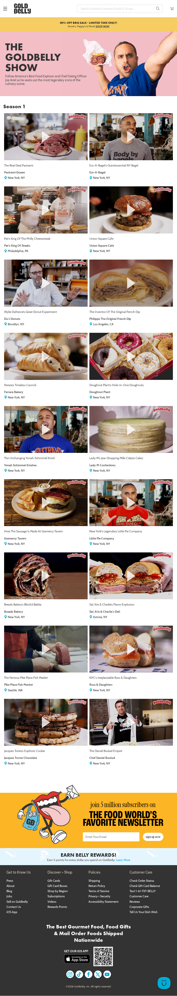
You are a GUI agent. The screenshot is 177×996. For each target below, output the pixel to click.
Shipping (94, 881)
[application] (164, 983)
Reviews (135, 902)
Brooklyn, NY (15, 324)
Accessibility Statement (103, 902)
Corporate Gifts (139, 907)
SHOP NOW (102, 26)
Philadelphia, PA (17, 251)
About (10, 886)
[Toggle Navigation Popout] (5, 8)
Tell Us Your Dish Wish (144, 912)
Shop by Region (57, 891)
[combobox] (120, 9)
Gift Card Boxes (57, 886)
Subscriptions (56, 896)
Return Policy (96, 886)
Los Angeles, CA (103, 324)
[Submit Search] (158, 9)
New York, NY (16, 178)
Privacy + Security (99, 896)
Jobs (9, 896)
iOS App (11, 912)
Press (9, 881)
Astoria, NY (99, 617)
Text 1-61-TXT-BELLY (143, 891)
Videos (51, 902)
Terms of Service (98, 891)
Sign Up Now (153, 836)
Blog (9, 891)
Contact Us (13, 907)
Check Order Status (142, 881)
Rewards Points (57, 907)
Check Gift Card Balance (145, 886)
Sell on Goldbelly (17, 902)
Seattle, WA (15, 690)
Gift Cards (53, 881)
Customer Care (139, 896)
